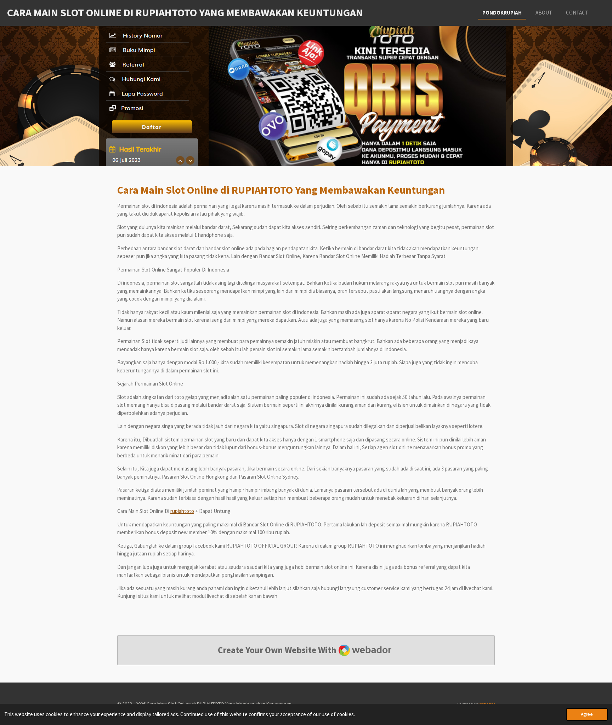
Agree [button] (587, 714)
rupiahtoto (182, 511)
